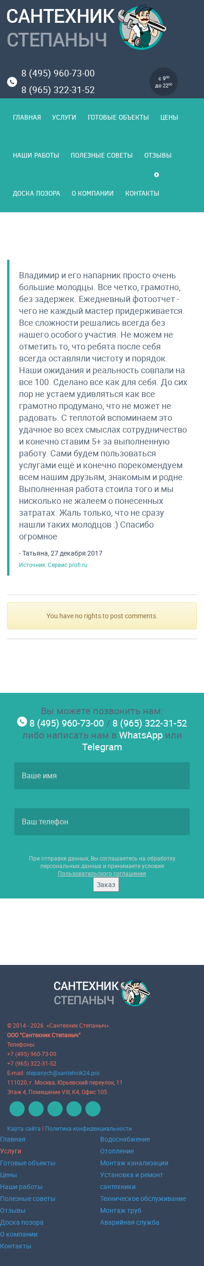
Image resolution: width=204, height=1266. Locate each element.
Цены (169, 117)
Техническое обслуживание (143, 1198)
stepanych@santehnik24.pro (63, 1073)
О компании (93, 193)
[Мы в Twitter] (73, 1114)
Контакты (142, 193)
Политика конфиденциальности (88, 1128)
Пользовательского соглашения (102, 873)
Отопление (117, 1150)
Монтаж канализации (134, 1162)
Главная (27, 117)
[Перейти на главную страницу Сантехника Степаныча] (102, 29)
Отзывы (158, 155)
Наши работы (36, 155)
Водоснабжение (125, 1138)
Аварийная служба (129, 1222)
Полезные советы (102, 155)
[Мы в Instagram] (92, 1114)
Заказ (106, 884)
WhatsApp (141, 734)
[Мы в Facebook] (35, 1114)
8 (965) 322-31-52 (58, 90)
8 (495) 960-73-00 (58, 73)
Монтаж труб (120, 1210)
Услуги (64, 117)
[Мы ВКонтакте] (16, 1114)
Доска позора (36, 193)
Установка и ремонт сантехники (131, 1180)
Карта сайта (24, 1128)
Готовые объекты (118, 117)
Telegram (102, 746)
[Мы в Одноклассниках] (54, 1114)
